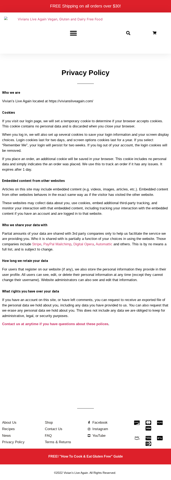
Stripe (36, 244)
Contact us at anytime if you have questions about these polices (55, 324)
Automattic (104, 244)
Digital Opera (83, 244)
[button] (73, 33)
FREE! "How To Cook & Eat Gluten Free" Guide (85, 456)
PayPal (48, 244)
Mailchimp (63, 244)
